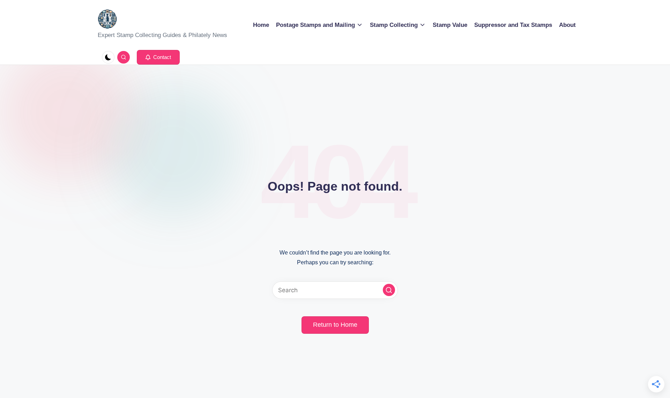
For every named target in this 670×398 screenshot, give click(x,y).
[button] (158, 57)
